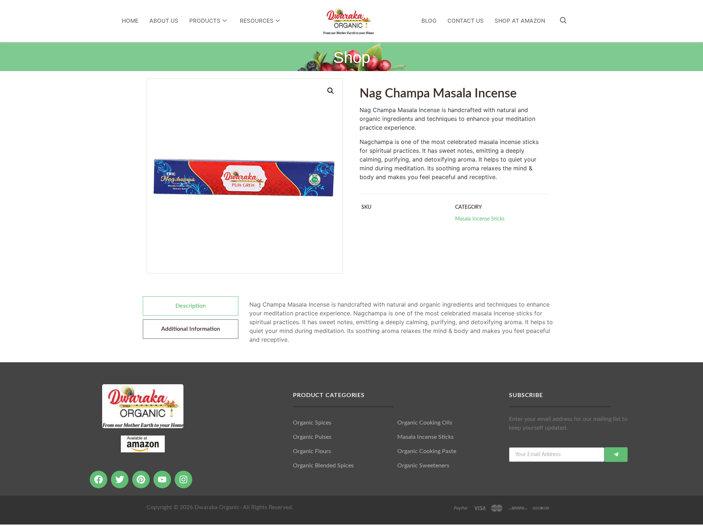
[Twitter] (120, 479)
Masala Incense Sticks (480, 219)
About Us (163, 20)
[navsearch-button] (563, 21)
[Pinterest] (141, 479)
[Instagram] (183, 479)
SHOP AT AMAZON (520, 20)
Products (204, 20)
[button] (330, 90)
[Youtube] (162, 479)
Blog (428, 20)
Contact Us (465, 20)
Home (130, 20)
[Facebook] (98, 479)
